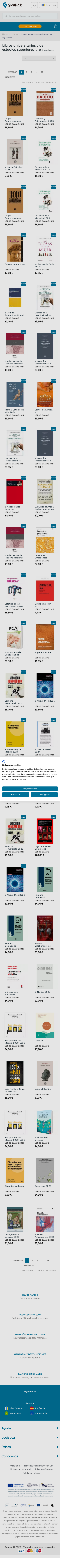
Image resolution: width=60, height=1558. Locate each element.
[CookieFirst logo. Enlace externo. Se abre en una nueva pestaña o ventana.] (3, 761)
